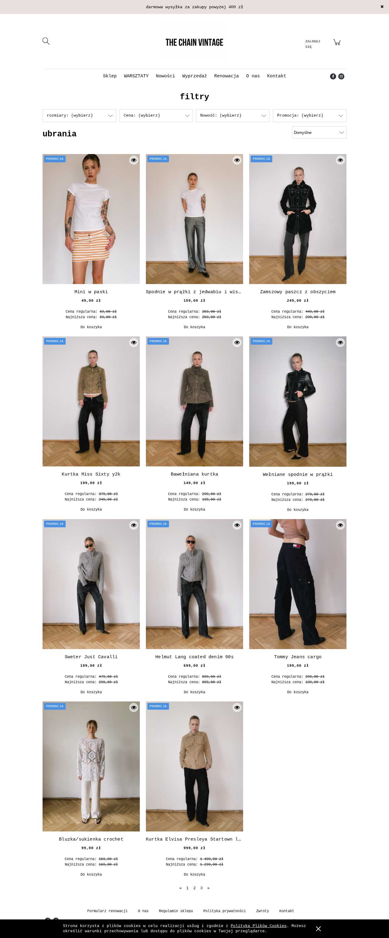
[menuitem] (110, 76)
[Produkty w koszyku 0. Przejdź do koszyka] (337, 46)
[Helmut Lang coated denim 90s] (194, 584)
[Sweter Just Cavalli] (91, 584)
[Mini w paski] (91, 219)
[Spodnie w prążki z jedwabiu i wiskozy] (194, 219)
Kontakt (286, 911)
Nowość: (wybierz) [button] (221, 115)
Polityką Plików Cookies (259, 926)
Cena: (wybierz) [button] (142, 115)
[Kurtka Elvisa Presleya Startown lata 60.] (194, 766)
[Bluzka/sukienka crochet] (91, 766)
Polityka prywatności (224, 911)
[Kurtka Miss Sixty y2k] (91, 401)
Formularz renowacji (107, 911)
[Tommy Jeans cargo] (297, 584)
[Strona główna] (194, 42)
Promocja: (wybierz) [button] (300, 115)
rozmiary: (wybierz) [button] (70, 115)
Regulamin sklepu (176, 911)
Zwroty (262, 911)
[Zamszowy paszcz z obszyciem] (297, 219)
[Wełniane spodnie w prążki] (297, 401)
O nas (143, 911)
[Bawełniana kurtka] (194, 401)
